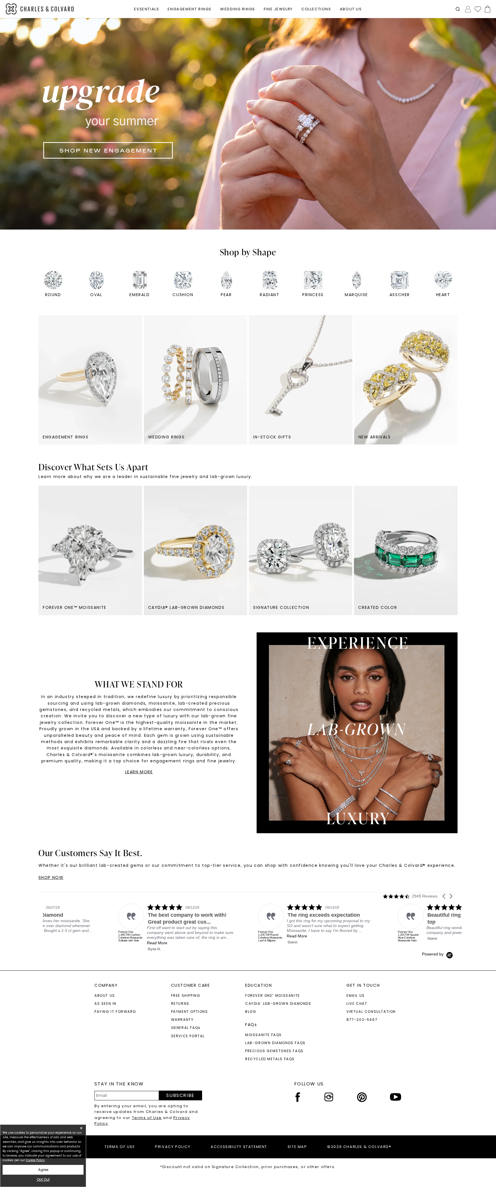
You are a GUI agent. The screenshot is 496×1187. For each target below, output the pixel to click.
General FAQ (186, 1027)
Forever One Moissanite (272, 995)
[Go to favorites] (477, 8)
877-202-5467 (361, 1019)
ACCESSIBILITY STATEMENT (239, 1146)
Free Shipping (185, 995)
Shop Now (50, 877)
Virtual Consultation (371, 1011)
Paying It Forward (115, 1011)
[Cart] (486, 9)
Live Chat (356, 1003)
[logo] (40, 9)
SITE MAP (297, 1146)
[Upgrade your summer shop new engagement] (248, 124)
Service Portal (188, 1035)
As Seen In (105, 1003)
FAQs (251, 1024)
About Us (104, 995)
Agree (43, 1169)
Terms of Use (147, 1117)
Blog (250, 1011)
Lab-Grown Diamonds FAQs (275, 1042)
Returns (180, 1003)
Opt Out (43, 1179)
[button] (458, 9)
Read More (170, 936)
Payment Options (189, 1011)
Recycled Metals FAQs (270, 1058)
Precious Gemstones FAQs (274, 1050)
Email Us (355, 995)
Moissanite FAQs (263, 1034)
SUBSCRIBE (180, 1095)
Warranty (182, 1019)
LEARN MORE (139, 772)
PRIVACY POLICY (172, 1146)
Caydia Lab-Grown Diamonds (278, 1003)
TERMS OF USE (119, 1146)
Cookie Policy (35, 1160)
